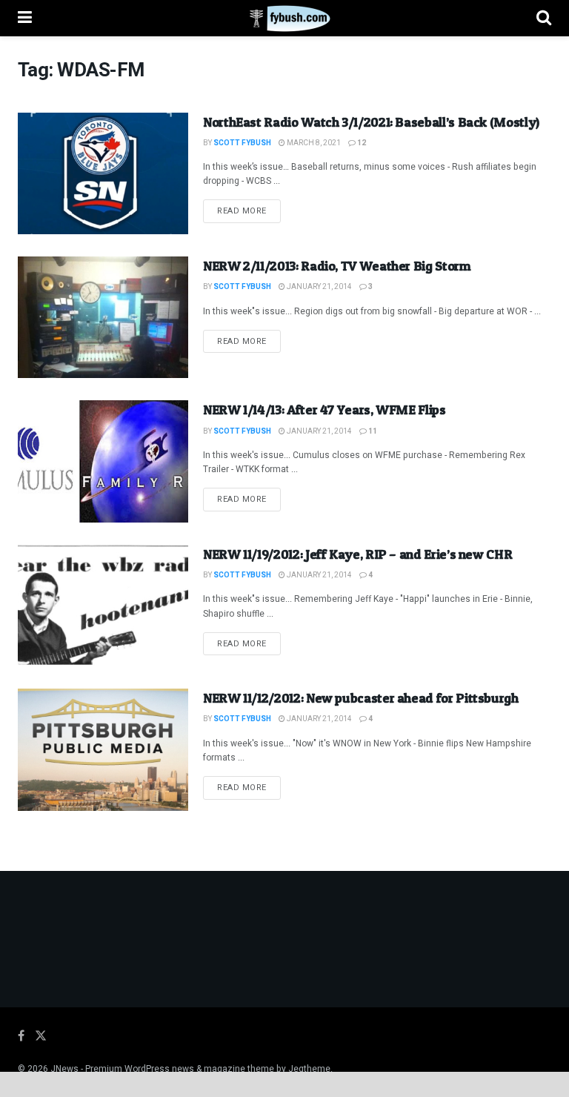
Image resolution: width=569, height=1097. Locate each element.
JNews (64, 1069)
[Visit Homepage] (284, 18)
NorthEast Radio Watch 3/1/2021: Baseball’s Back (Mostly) (371, 122)
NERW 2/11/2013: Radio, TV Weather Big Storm (337, 266)
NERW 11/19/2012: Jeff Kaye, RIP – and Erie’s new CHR (357, 554)
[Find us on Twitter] (41, 1036)
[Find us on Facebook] (21, 1036)
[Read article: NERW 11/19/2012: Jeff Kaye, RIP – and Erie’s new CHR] (103, 605)
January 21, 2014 (318, 287)
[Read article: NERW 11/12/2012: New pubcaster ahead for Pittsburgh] (103, 749)
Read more (249, 210)
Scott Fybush (242, 143)
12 (361, 143)
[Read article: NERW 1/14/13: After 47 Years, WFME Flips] (103, 461)
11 (372, 431)
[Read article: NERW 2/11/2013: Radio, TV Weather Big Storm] (103, 317)
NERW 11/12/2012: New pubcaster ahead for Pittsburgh (361, 698)
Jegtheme (309, 1069)
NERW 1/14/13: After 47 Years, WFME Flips (324, 409)
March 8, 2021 (313, 143)
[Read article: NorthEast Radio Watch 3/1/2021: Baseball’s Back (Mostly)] (103, 173)
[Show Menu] (25, 18)
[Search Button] (543, 18)
